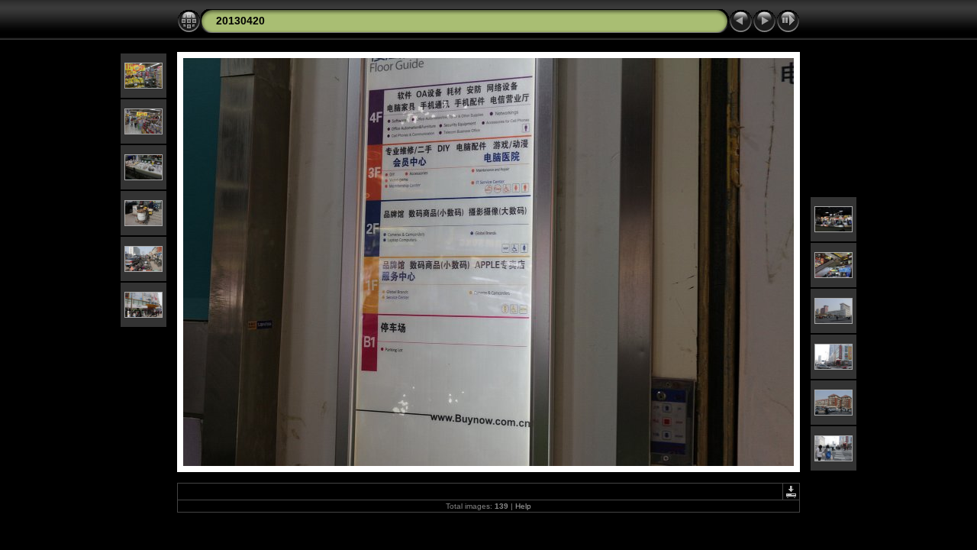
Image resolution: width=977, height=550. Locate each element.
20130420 (240, 21)
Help (523, 506)
